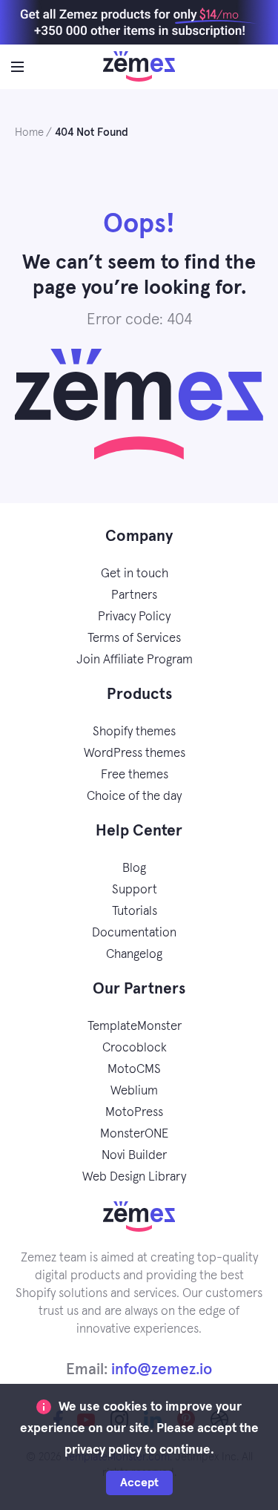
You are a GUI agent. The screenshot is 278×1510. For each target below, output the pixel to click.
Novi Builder (134, 1155)
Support (134, 890)
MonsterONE (134, 1134)
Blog (134, 868)
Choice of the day (134, 796)
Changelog (134, 954)
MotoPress (134, 1112)
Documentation (134, 933)
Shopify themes (134, 732)
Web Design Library (134, 1177)
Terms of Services (134, 638)
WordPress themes (134, 753)
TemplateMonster (134, 1026)
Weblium (134, 1091)
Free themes (134, 775)
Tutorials (134, 911)
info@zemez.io (161, 1369)
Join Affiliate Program (134, 660)
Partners (134, 595)
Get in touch (134, 574)
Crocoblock (134, 1048)
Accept (139, 1482)
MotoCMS (134, 1069)
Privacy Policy (134, 617)
